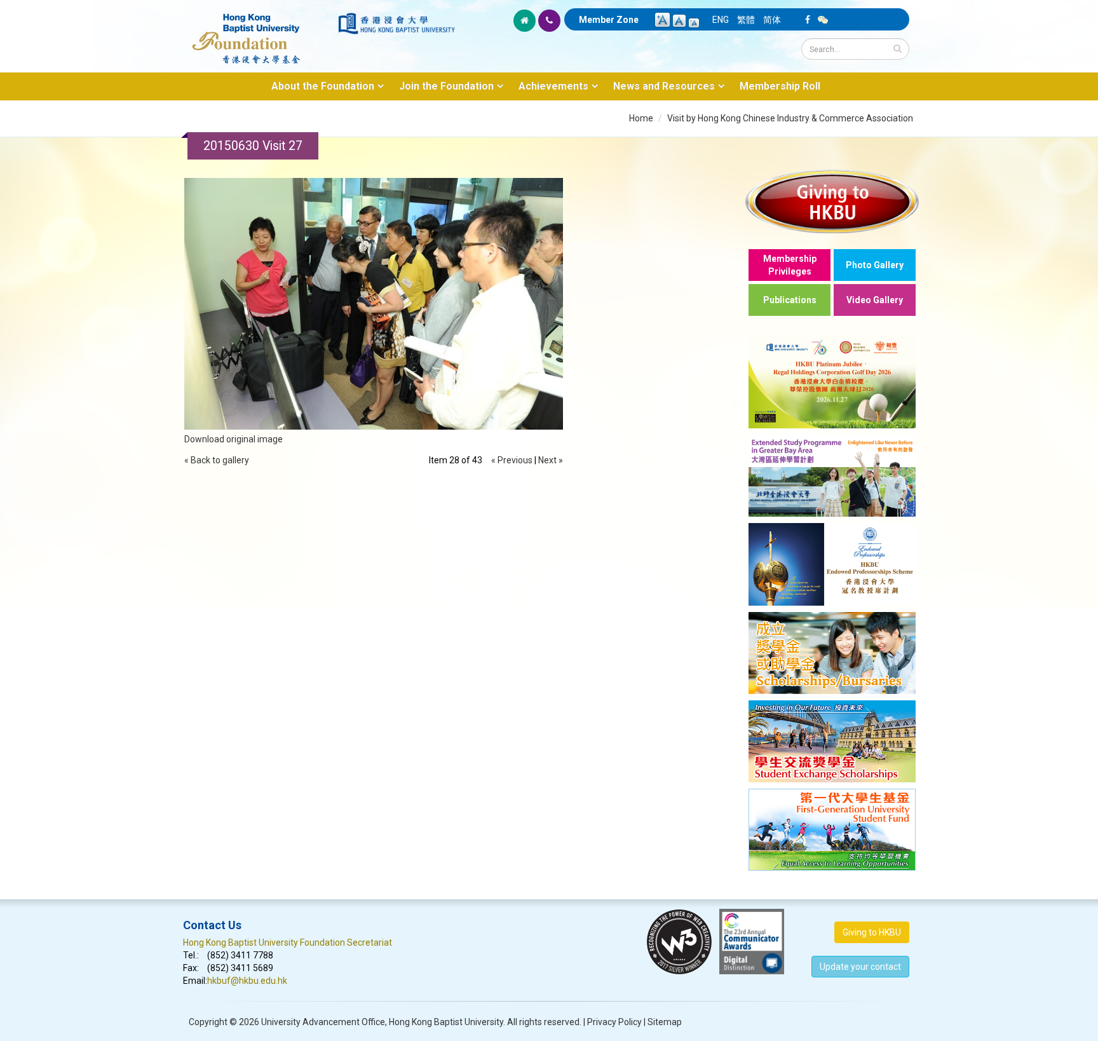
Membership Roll (780, 86)
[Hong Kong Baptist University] (396, 23)
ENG (720, 20)
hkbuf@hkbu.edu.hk (247, 981)
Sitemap (664, 1022)
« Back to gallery (216, 460)
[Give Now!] (832, 201)
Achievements (553, 86)
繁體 (746, 20)
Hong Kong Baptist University (446, 1022)
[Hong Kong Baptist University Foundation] (259, 32)
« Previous (511, 460)
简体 (772, 20)
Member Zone (609, 20)
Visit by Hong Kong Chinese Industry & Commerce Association (790, 118)
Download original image (233, 439)
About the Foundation (322, 86)
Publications (790, 300)
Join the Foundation (446, 86)
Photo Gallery (875, 265)
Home (641, 118)
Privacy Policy (614, 1022)
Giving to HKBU (872, 932)
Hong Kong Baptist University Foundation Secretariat (287, 942)
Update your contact (860, 967)
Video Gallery (874, 300)
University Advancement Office (323, 1022)
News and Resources (664, 86)
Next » (550, 460)
